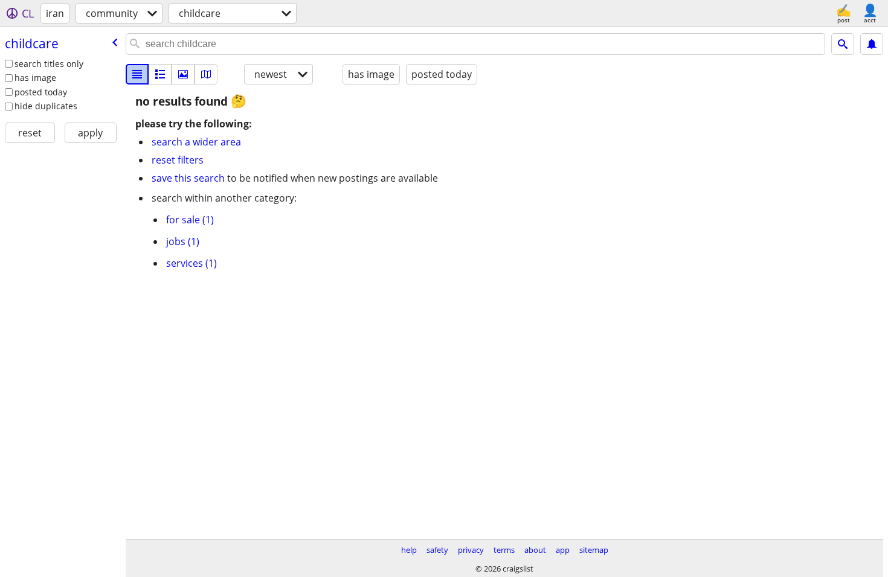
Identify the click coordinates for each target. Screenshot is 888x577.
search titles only (48, 63)
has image (35, 77)
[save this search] (871, 44)
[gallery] (183, 74)
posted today (40, 92)
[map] (206, 74)
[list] (137, 74)
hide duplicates (45, 106)
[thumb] (160, 74)
